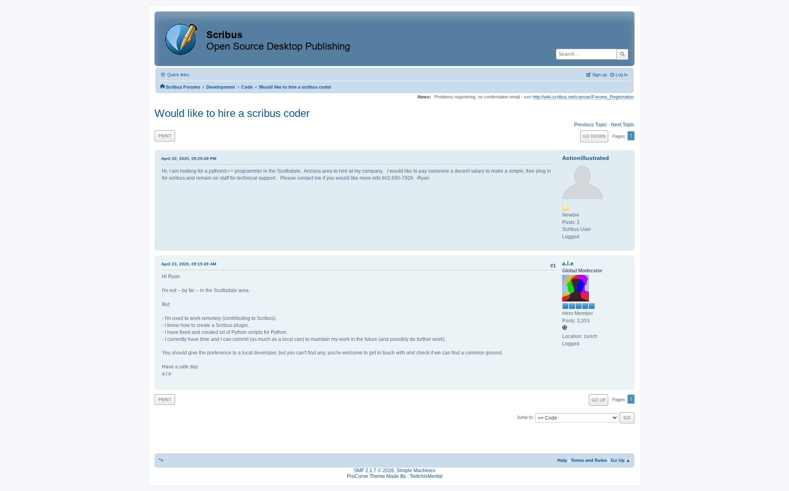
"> (161, 460)
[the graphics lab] (566, 328)
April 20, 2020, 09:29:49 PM (188, 158)
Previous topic (590, 125)
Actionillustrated (585, 158)
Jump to (525, 417)
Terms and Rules (589, 460)
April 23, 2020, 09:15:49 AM (188, 264)
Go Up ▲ (620, 460)
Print (164, 135)
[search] (622, 54)
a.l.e (568, 263)
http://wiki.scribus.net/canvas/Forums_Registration (583, 96)
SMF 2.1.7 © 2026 (374, 470)
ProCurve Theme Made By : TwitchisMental (395, 476)
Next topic (622, 125)
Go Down (594, 136)
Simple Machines (416, 470)
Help (562, 460)
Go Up (598, 400)
